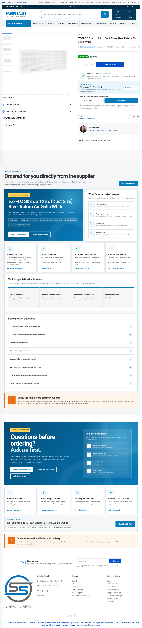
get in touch (91, 119)
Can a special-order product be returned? (23, 359)
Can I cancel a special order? (19, 351)
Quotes (41, 2)
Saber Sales (12, 623)
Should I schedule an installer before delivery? (24, 384)
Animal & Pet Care (38, 23)
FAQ (73, 584)
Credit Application (62, 2)
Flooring (132, 23)
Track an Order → (46, 268)
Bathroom (61, 23)
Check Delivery (121, 101)
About (128, 6)
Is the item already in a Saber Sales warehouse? (25, 326)
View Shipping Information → (16, 268)
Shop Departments (17, 23)
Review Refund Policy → (82, 268)
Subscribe (115, 561)
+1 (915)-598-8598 (111, 130)
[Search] (104, 14)
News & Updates (78, 593)
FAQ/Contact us (75, 2)
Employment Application (81, 596)
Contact (134, 6)
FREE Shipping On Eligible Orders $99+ (14, 2)
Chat (98, 130)
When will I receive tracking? (19, 342)
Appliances (50, 23)
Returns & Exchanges (103, 2)
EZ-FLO (80, 34)
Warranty (126, 2)
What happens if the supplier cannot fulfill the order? (26, 367)
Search (74, 581)
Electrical (113, 23)
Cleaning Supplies (86, 23)
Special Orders (116, 2)
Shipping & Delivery (88, 2)
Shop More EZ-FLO (125, 524)
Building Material (73, 23)
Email (103, 130)
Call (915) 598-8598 (20, 476)
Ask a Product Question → (116, 268)
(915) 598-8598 (10, 6)
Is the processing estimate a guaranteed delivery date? (27, 334)
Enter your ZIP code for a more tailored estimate (94, 96)
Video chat (92, 130)
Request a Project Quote (40, 234)
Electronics (123, 23)
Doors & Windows (101, 23)
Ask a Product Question (21, 469)
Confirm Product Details (18, 234)
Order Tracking (50, 2)
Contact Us (76, 587)
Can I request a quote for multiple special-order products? (28, 375)
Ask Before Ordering (128, 183)
